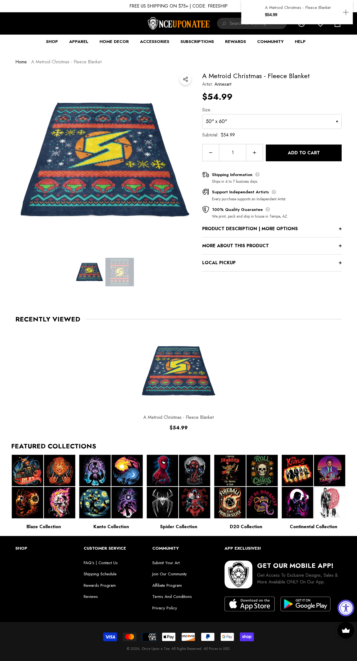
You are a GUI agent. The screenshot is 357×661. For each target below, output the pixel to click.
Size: (207, 110)
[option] (104, 160)
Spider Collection (178, 526)
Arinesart (222, 84)
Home (21, 62)
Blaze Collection (43, 526)
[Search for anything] (223, 23)
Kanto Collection (111, 526)
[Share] (185, 79)
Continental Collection (313, 526)
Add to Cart (304, 153)
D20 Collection (246, 526)
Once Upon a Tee (155, 648)
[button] (89, 272)
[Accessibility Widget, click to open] (345, 608)
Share (185, 79)
